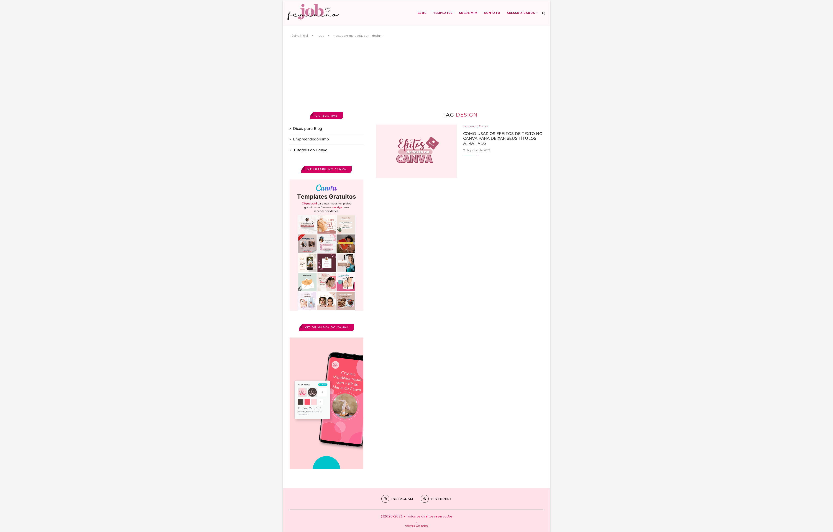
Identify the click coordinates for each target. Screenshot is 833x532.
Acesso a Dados (521, 13)
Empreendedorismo (311, 139)
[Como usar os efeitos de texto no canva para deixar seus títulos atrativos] (416, 151)
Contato (492, 13)
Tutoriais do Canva (475, 126)
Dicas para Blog (307, 128)
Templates (443, 13)
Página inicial (299, 35)
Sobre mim (468, 13)
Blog (422, 13)
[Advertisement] (416, 74)
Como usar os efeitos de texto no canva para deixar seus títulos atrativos (503, 138)
